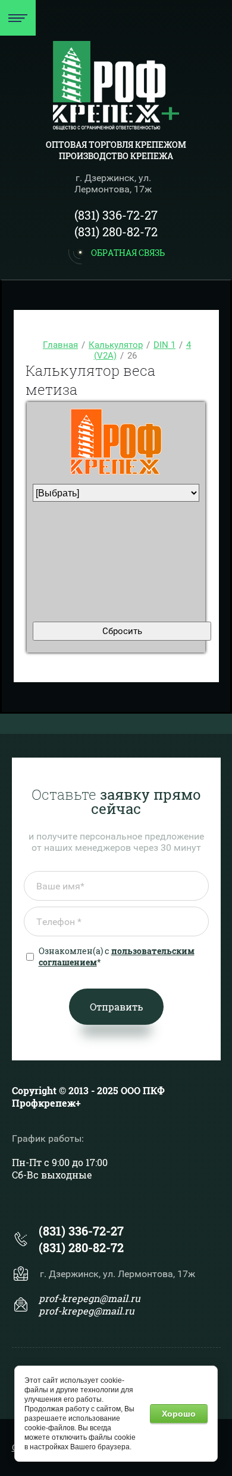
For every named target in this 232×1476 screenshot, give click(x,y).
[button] (116, 252)
